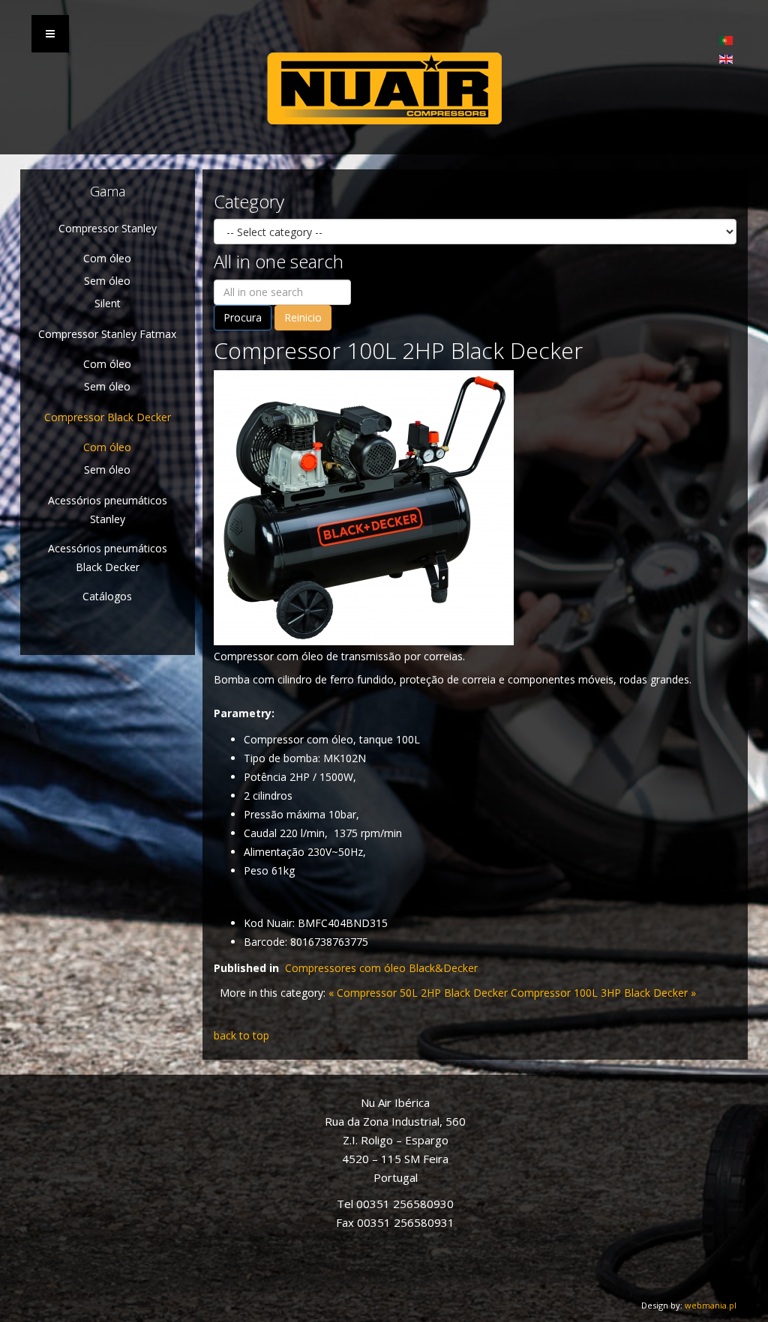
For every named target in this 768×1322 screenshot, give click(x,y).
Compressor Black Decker (107, 417)
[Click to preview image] (364, 506)
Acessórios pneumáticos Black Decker (107, 557)
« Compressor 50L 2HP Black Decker (418, 993)
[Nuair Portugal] (384, 88)
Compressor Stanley (107, 228)
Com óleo (107, 258)
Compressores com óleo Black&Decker (381, 968)
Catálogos (107, 596)
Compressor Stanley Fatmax (107, 334)
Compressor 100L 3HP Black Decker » (603, 993)
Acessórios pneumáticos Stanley (107, 509)
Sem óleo (107, 281)
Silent (107, 303)
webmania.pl (710, 1305)
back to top (241, 1035)
